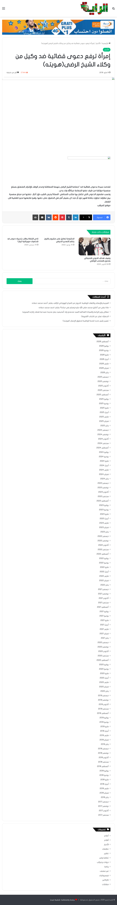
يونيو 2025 (104, 404)
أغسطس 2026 (103, 342)
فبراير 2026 (104, 368)
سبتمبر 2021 (103, 603)
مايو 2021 (104, 620)
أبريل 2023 (104, 519)
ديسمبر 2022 (103, 536)
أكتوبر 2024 (103, 439)
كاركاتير (105, 880)
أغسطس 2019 (103, 713)
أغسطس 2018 (103, 766)
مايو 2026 (104, 355)
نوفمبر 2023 (103, 488)
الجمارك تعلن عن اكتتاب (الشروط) (95, 316)
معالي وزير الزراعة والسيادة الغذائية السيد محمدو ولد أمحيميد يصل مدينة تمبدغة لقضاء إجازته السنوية (65, 312)
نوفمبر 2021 (103, 594)
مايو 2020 (104, 673)
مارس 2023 (104, 523)
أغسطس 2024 (102, 448)
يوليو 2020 (104, 665)
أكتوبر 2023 (103, 492)
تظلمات (105, 849)
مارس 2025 (104, 417)
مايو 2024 (104, 461)
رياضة (106, 867)
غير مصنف (104, 871)
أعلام (106, 836)
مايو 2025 (104, 408)
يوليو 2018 (104, 771)
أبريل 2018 (104, 784)
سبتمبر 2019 (103, 709)
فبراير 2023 (104, 527)
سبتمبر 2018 (103, 762)
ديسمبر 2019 (103, 696)
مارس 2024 (104, 470)
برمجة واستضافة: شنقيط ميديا (62, 900)
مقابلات (105, 884)
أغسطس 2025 (103, 395)
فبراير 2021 (104, 634)
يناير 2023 (104, 532)
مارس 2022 (104, 576)
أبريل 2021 (104, 625)
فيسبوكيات (104, 876)
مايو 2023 (104, 514)
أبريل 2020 (104, 678)
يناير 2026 (104, 373)
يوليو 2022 (104, 558)
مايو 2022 (104, 567)
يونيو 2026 (104, 350)
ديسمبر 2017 (103, 802)
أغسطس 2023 (103, 501)
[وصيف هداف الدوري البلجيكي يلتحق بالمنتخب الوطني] (94, 246)
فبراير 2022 (104, 581)
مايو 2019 (104, 727)
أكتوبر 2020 (103, 651)
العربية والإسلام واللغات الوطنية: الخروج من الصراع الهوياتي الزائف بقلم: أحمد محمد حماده (70, 303)
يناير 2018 (105, 797)
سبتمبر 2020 (103, 656)
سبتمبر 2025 (103, 390)
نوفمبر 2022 (103, 541)
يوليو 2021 (104, 612)
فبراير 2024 (104, 474)
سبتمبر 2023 (103, 496)
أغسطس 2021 (103, 607)
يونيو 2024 (104, 457)
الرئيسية (105, 43)
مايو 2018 (104, 780)
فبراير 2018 (104, 793)
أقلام (106, 840)
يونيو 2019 (104, 722)
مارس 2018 (104, 789)
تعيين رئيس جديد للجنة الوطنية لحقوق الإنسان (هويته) (86, 321)
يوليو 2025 (104, 399)
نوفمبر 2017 (103, 806)
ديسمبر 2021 (103, 589)
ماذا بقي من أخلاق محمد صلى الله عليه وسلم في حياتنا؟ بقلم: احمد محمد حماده (74, 308)
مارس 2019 (104, 735)
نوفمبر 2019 (103, 700)
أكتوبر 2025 (103, 386)
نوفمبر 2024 (103, 435)
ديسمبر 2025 (103, 377)
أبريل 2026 (104, 359)
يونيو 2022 (104, 563)
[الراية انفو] (94, 8)
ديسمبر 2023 (103, 483)
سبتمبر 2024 (103, 443)
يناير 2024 (104, 479)
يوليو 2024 (104, 452)
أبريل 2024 (104, 465)
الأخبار (98, 43)
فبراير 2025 (104, 421)
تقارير (106, 853)
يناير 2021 (105, 638)
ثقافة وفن (104, 858)
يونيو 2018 (104, 775)
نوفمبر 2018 (103, 753)
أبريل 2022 (104, 572)
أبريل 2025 (104, 412)
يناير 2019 (105, 744)
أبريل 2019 (104, 731)
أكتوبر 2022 (103, 545)
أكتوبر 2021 (104, 598)
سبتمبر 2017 (103, 815)
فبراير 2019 (104, 740)
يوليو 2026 (104, 346)
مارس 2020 (104, 682)
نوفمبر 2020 (103, 647)
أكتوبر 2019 (104, 704)
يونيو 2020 (104, 669)
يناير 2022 (104, 585)
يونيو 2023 (104, 510)
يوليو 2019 (104, 718)
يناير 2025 (104, 426)
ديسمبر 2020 (103, 642)
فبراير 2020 (104, 687)
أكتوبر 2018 (104, 758)
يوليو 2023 (104, 505)
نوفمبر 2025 (103, 381)
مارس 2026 (104, 364)
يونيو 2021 (104, 616)
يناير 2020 (104, 691)
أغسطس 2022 (103, 554)
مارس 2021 (104, 629)
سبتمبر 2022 (103, 550)
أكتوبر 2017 (104, 811)
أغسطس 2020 (103, 660)
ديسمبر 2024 (103, 430)
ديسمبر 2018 (103, 749)
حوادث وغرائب (103, 862)
